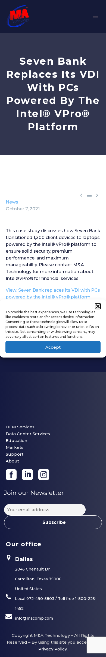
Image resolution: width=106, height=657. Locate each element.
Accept (53, 347)
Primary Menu (95, 16)
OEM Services (20, 426)
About (12, 461)
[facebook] (11, 474)
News (12, 202)
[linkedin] (27, 474)
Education (16, 440)
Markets (14, 447)
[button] (98, 306)
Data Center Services (28, 433)
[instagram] (43, 474)
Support (14, 454)
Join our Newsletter (34, 493)
